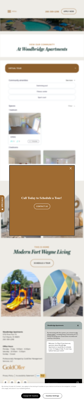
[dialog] (42, 200)
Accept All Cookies (30, 396)
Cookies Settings (52, 396)
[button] (42, 206)
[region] (42, 392)
